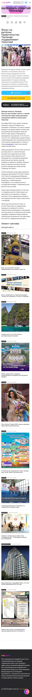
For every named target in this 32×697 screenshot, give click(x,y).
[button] (16, 93)
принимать (10, 144)
